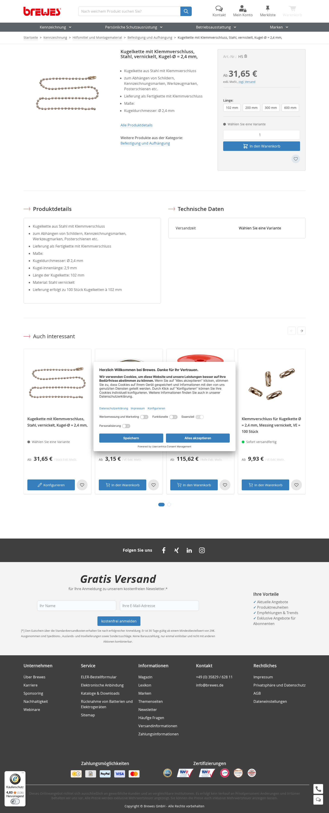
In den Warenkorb (125, 485)
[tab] (161, 504)
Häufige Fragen (151, 717)
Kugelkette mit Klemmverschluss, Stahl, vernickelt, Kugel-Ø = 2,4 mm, (57, 422)
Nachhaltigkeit (36, 701)
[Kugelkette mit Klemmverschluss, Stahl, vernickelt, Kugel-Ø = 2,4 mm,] (57, 383)
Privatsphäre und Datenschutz (279, 685)
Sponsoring (33, 693)
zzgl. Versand (247, 81)
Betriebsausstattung (213, 27)
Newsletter (147, 709)
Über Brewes (34, 677)
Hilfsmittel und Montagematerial (97, 37)
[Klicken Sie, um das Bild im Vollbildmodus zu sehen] (67, 93)
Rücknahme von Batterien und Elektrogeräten (107, 704)
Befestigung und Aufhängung (150, 37)
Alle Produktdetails (137, 125)
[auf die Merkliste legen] (295, 159)
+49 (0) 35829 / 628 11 (214, 677)
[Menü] (23, 774)
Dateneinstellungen (270, 701)
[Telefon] (318, 789)
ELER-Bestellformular (99, 677)
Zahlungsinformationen (158, 734)
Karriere (31, 685)
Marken (276, 27)
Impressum (263, 677)
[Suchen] (186, 11)
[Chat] (318, 800)
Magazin (145, 677)
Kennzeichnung (53, 27)
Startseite (31, 37)
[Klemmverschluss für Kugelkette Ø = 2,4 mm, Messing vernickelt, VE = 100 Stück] (272, 383)
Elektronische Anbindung (102, 685)
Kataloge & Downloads (100, 693)
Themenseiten (150, 701)
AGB (257, 693)
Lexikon (144, 685)
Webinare (32, 709)
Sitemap (88, 715)
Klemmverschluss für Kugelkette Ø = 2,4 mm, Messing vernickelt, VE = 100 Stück (271, 425)
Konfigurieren (54, 485)
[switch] (15, 801)
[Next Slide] (302, 331)
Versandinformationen (157, 725)
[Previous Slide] (292, 331)
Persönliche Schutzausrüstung (131, 27)
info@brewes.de (209, 685)
